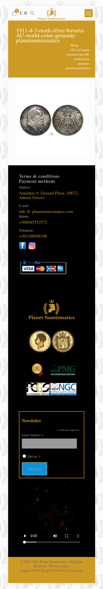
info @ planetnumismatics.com (46, 211)
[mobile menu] (89, 13)
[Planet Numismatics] (51, 13)
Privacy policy (59, 566)
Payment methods (37, 181)
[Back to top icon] (93, 579)
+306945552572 (33, 222)
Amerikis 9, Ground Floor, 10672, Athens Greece (49, 195)
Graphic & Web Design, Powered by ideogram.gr (51, 570)
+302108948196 (33, 236)
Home (75, 45)
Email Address (33, 434)
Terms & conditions (39, 176)
